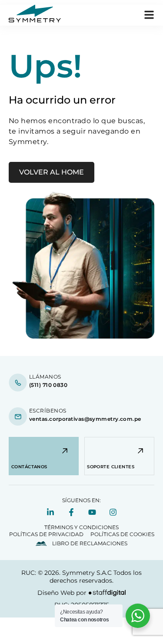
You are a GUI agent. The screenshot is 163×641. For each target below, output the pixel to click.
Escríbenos (48, 410)
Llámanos (45, 376)
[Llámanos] (18, 382)
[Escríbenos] (18, 416)
